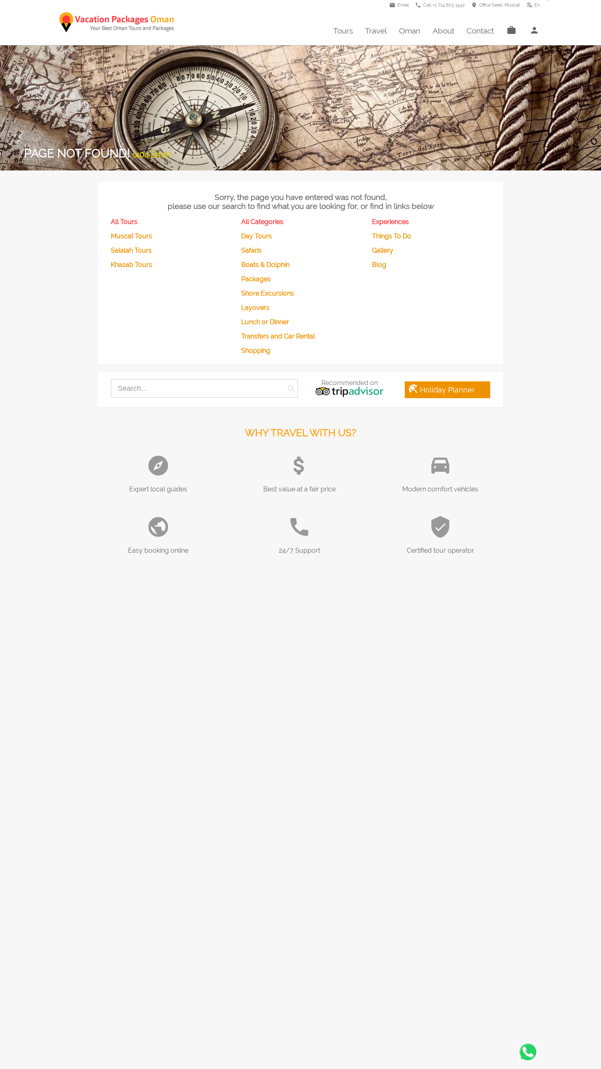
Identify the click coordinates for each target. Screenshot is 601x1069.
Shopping (255, 350)
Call (440, 5)
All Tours (124, 222)
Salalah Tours (131, 250)
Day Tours (256, 236)
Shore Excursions (267, 293)
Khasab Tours (131, 265)
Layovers (255, 308)
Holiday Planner (441, 388)
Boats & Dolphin (265, 265)
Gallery (382, 250)
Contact (480, 30)
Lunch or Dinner (265, 322)
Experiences (390, 222)
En (535, 4)
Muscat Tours (131, 236)
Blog (379, 265)
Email (399, 5)
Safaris (251, 250)
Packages (256, 279)
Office (495, 5)
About (443, 30)
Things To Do (391, 236)
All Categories (262, 222)
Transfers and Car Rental (278, 336)
